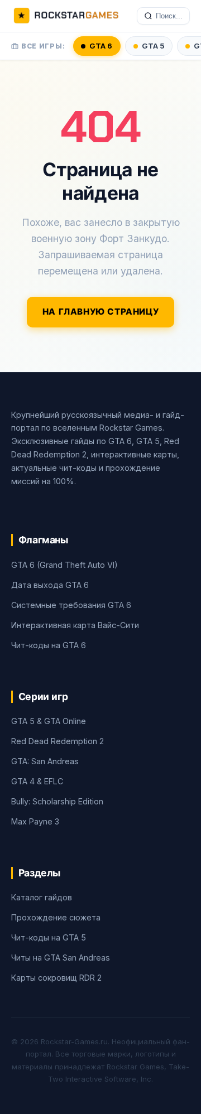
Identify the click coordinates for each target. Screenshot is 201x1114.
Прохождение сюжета (55, 917)
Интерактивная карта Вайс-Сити (75, 625)
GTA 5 (153, 45)
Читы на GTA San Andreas (60, 957)
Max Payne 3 (35, 821)
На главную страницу (100, 311)
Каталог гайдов (41, 897)
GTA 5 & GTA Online (48, 721)
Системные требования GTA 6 (71, 605)
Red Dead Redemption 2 (57, 741)
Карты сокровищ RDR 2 (56, 977)
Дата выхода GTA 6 (50, 585)
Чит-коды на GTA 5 (48, 937)
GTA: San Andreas (45, 761)
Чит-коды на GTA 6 (48, 645)
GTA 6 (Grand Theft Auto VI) (64, 565)
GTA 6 (100, 45)
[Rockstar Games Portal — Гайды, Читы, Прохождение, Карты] (66, 16)
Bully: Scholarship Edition (57, 801)
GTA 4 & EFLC (37, 781)
